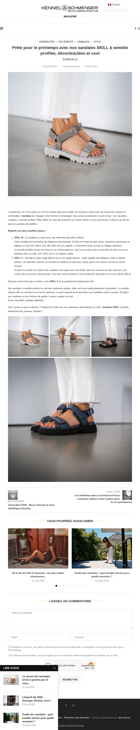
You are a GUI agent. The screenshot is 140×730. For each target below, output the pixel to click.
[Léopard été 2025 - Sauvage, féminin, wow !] (11, 700)
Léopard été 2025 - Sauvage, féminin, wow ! (36, 699)
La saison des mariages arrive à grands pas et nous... (36, 680)
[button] (13, 557)
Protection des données (76, 717)
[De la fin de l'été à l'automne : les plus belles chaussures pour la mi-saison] (38, 548)
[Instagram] (139, 28)
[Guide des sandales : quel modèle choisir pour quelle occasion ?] (102, 548)
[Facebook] (135, 28)
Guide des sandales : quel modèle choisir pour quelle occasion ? (38, 718)
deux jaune (124, 717)
